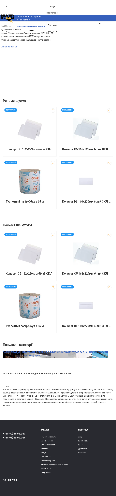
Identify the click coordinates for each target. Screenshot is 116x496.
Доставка (52, 25)
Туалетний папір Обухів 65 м (25, 201)
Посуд (43, 453)
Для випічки (46, 457)
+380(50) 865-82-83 (14, 433)
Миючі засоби (47, 441)
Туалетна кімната (48, 437)
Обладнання (46, 469)
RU (100, 23)
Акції (52, 6)
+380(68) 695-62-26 (14, 437)
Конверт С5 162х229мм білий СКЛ (85, 149)
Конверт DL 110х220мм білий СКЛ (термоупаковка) (86, 201)
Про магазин (52, 13)
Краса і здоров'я (48, 461)
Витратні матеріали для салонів (54, 465)
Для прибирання (48, 445)
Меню (8, 25)
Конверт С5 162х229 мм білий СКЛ (29, 149)
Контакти (52, 31)
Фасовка (44, 449)
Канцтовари (46, 473)
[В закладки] (53, 110)
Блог (80, 445)
